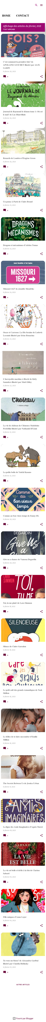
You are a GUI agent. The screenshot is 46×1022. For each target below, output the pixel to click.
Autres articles (23, 984)
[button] (41, 76)
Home (6, 15)
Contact (22, 15)
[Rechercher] (36, 5)
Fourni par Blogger (24, 1018)
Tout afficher (9, 29)
